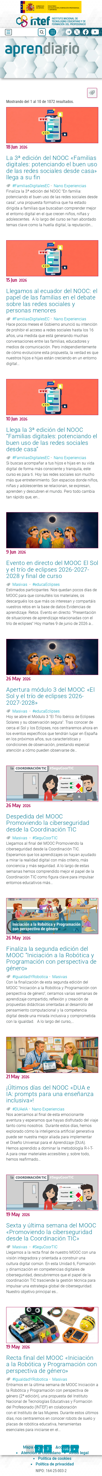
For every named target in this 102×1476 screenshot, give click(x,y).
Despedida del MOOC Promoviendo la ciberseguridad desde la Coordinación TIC (47, 823)
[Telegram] (69, 32)
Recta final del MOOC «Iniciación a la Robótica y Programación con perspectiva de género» (51, 1364)
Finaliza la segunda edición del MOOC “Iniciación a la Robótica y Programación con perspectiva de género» (51, 959)
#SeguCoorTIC (44, 838)
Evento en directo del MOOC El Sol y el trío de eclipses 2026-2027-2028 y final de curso (52, 569)
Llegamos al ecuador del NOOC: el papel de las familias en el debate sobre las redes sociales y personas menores (51, 301)
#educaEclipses (46, 584)
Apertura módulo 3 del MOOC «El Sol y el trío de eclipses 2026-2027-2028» (50, 696)
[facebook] (85, 32)
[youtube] (95, 32)
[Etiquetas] (92, 93)
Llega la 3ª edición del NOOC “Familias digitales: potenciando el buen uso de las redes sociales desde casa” (51, 440)
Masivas (19, 584)
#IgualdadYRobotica (30, 976)
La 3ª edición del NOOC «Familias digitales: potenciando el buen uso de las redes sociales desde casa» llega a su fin (51, 168)
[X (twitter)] (77, 32)
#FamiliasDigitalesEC (31, 185)
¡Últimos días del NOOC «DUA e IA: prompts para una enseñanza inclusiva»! (50, 1094)
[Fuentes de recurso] (52, 32)
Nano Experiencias (70, 185)
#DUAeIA (20, 1109)
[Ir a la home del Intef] (51, 21)
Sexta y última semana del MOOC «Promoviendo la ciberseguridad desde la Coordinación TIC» (51, 1232)
